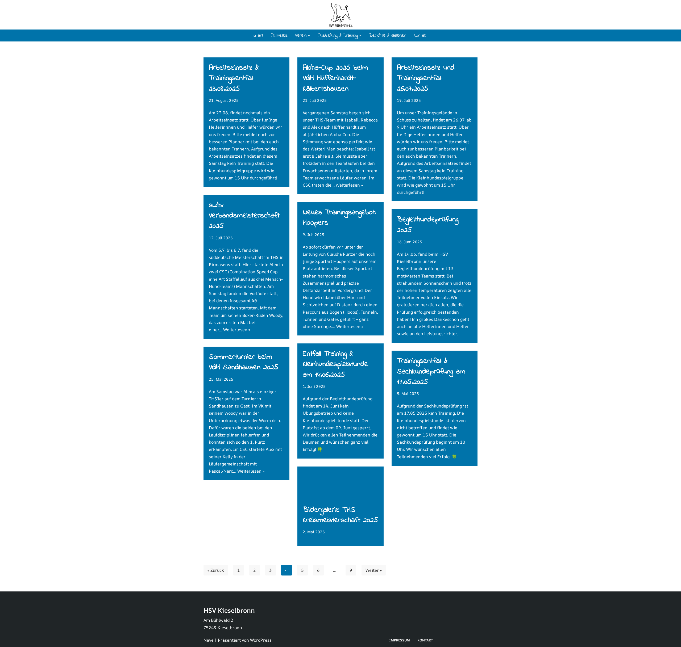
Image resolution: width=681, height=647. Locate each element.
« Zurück (215, 570)
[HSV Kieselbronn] (340, 14)
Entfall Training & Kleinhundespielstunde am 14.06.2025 (335, 364)
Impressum (399, 640)
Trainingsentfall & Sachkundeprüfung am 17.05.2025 (431, 371)
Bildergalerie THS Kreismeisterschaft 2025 (340, 515)
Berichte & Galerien (387, 35)
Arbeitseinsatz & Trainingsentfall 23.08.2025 (234, 78)
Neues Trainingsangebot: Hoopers (339, 217)
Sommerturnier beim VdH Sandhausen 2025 (243, 362)
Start (258, 35)
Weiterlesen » (349, 185)
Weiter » (374, 570)
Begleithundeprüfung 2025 (427, 225)
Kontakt (421, 35)
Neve (209, 640)
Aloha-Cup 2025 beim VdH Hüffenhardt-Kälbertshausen (335, 78)
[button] (309, 35)
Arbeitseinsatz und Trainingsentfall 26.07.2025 (426, 78)
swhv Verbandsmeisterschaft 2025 (244, 216)
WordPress (261, 640)
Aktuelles (279, 35)
